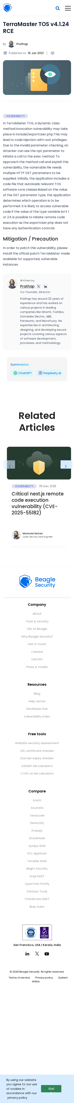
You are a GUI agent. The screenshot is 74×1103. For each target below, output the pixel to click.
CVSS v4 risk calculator (37, 773)
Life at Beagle (37, 629)
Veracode (37, 815)
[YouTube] (47, 953)
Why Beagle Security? (37, 636)
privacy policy (17, 1098)
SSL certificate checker (37, 751)
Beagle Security (7, 7)
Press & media (37, 667)
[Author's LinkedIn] (45, 286)
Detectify (37, 823)
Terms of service (19, 977)
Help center (37, 701)
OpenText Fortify (37, 884)
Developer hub (37, 709)
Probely (37, 831)
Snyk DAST (37, 876)
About (37, 613)
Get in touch (37, 644)
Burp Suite (37, 906)
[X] (37, 954)
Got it (51, 1089)
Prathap (22, 44)
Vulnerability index (37, 716)
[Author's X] (38, 286)
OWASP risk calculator (37, 766)
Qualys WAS (37, 846)
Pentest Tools (37, 891)
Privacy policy (44, 977)
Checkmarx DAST (37, 899)
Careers (37, 652)
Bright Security (37, 868)
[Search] (57, 8)
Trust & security (37, 621)
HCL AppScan (37, 853)
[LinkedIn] (27, 953)
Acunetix (37, 808)
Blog (37, 693)
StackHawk (37, 838)
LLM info (37, 659)
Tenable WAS (37, 861)
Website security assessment (37, 743)
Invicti (37, 800)
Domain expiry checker (37, 758)
